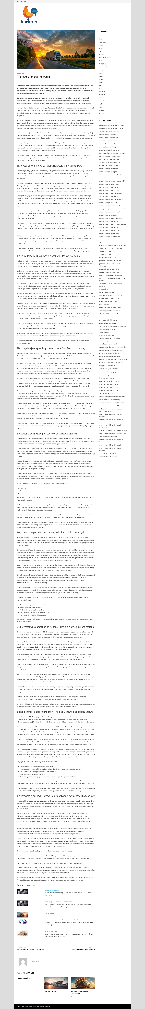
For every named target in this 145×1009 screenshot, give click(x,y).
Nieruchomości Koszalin (106, 393)
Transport (20, 73)
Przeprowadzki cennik (51, 931)
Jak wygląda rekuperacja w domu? (109, 269)
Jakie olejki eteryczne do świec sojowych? (112, 181)
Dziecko (101, 45)
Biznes (101, 39)
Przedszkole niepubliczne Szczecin (109, 384)
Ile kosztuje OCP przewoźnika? (108, 314)
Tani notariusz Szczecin (106, 317)
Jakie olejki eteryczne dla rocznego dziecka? (112, 224)
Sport (100, 88)
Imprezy (101, 54)
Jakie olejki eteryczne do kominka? (109, 237)
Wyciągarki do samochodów (107, 366)
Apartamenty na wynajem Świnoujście (110, 353)
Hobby (101, 51)
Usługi (101, 107)
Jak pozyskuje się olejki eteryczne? (109, 162)
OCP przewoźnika (49, 913)
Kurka (29, 1006)
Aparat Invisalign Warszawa (107, 323)
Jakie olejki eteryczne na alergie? (109, 187)
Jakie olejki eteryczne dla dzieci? (109, 190)
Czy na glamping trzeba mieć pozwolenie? (112, 209)
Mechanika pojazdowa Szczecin (108, 165)
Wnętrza (101, 110)
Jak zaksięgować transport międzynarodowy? (58, 902)
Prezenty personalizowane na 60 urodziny (111, 403)
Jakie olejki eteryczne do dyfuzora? (110, 230)
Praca (100, 73)
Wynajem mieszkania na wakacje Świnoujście (113, 359)
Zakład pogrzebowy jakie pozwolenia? (110, 275)
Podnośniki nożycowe (105, 375)
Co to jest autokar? (50, 992)
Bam (48, 1006)
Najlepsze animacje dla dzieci (108, 436)
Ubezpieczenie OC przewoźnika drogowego (112, 326)
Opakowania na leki (105, 251)
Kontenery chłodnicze (24, 978)
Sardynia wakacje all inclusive (108, 320)
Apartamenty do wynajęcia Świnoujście (111, 362)
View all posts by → (34, 961)
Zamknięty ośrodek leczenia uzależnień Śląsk (113, 430)
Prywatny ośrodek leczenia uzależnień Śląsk (112, 433)
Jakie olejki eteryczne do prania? (109, 172)
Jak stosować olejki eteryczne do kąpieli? (111, 125)
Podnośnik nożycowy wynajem (108, 372)
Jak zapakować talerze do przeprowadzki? (79, 993)
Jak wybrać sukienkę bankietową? (109, 272)
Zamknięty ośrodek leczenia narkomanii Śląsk (113, 245)
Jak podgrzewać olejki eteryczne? (109, 150)
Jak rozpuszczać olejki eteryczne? (109, 159)
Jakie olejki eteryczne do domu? (109, 221)
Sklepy (101, 85)
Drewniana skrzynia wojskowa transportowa (112, 295)
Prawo (101, 76)
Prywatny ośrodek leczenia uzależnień (110, 445)
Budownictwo (103, 42)
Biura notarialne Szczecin (106, 378)
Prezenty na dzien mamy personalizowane (112, 397)
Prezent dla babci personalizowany (109, 400)
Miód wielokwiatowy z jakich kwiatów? (111, 308)
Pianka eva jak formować (106, 335)
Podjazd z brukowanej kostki (108, 344)
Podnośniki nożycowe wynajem (108, 369)
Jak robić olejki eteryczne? (107, 144)
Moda (100, 61)
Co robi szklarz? (103, 289)
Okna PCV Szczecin (104, 332)
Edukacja (101, 48)
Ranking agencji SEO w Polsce (108, 453)
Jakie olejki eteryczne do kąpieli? (109, 169)
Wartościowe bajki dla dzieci (107, 257)
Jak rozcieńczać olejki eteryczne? (109, 147)
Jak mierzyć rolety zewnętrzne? (108, 292)
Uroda (100, 104)
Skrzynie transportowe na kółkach (109, 298)
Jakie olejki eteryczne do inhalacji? (109, 234)
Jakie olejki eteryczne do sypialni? (109, 206)
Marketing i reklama (105, 57)
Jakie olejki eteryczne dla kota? (108, 203)
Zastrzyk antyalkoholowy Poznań (109, 381)
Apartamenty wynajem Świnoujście (109, 356)
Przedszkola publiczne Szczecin (108, 387)
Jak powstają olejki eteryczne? (108, 138)
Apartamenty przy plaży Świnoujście (110, 261)
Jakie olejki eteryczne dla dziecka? (109, 212)
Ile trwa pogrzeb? (104, 304)
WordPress (41, 1006)
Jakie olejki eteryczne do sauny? (109, 215)
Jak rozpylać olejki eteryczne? (108, 141)
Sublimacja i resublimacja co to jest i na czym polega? (61, 920)
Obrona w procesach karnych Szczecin (110, 248)
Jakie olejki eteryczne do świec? (108, 196)
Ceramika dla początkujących (108, 301)
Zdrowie (101, 113)
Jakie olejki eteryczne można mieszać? (111, 218)
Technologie (102, 92)
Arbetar (101, 36)
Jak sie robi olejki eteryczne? (107, 135)
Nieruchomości (103, 67)
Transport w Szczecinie (51, 890)
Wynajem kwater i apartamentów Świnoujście (113, 347)
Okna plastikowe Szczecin (107, 329)
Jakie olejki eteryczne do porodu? (109, 227)
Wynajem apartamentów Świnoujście (110, 350)
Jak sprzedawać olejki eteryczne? (109, 131)
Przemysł (101, 79)
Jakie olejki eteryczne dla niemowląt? (110, 193)
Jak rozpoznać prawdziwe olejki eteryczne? (112, 153)
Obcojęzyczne (103, 70)
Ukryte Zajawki (103, 101)
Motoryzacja (102, 64)
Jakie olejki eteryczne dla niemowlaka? (111, 200)
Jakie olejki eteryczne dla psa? (108, 178)
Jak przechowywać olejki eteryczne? (110, 156)
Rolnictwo (102, 82)
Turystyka (102, 98)
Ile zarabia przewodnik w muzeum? (109, 311)
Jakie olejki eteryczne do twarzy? (109, 184)
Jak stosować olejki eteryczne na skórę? (111, 128)
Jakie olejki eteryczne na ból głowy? (110, 175)
